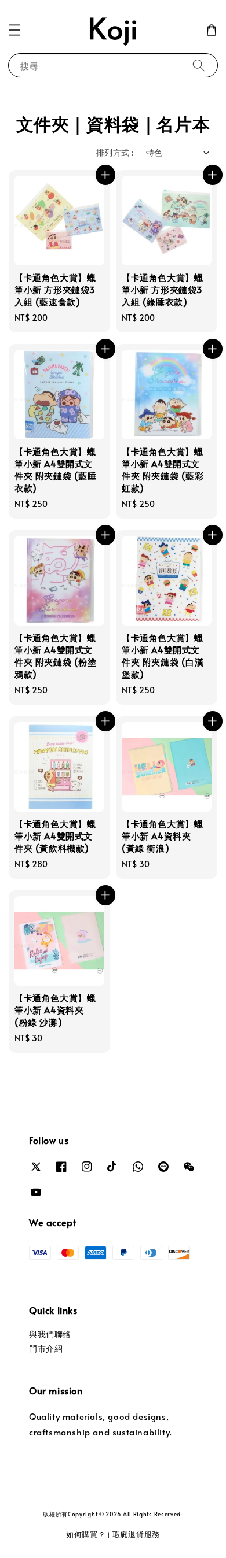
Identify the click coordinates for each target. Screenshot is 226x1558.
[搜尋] (198, 65)
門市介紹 (46, 1348)
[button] (14, 30)
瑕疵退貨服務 (136, 1534)
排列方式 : (115, 152)
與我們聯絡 (50, 1333)
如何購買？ (86, 1534)
